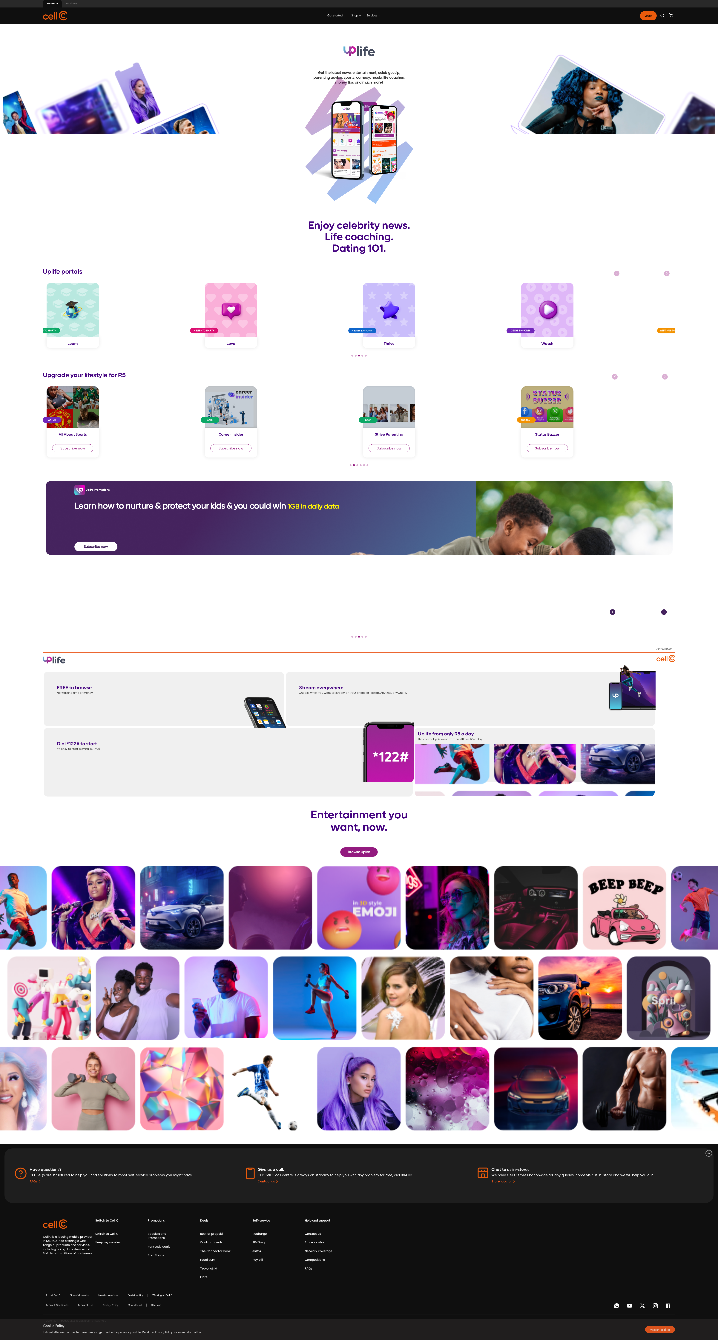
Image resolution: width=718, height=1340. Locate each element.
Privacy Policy (110, 1305)
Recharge (259, 1234)
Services (372, 15)
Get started (335, 15)
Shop (354, 15)
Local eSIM (207, 1260)
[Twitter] (643, 1306)
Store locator (501, 1181)
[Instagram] (656, 1306)
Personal (52, 3)
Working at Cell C (162, 1295)
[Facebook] (669, 1306)
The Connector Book (215, 1251)
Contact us (266, 1181)
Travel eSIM (208, 1269)
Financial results (79, 1295)
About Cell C (53, 1295)
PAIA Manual (135, 1305)
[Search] (663, 15)
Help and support (317, 1221)
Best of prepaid (211, 1234)
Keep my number (108, 1242)
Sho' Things (156, 1255)
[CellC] (55, 15)
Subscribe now (72, 448)
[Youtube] (630, 1306)
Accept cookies (660, 1329)
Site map (156, 1305)
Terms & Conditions (57, 1305)
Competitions (315, 1260)
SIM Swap (259, 1242)
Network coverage (318, 1251)
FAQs (33, 1181)
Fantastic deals (159, 1247)
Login (648, 15)
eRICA (256, 1251)
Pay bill (257, 1260)
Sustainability (135, 1295)
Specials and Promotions (157, 1236)
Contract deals (211, 1242)
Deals (204, 1221)
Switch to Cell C (106, 1221)
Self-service (261, 1221)
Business (71, 3)
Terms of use (85, 1305)
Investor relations (108, 1295)
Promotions (156, 1221)
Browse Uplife (359, 852)
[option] (122, 315)
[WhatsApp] (617, 1306)
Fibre (204, 1277)
